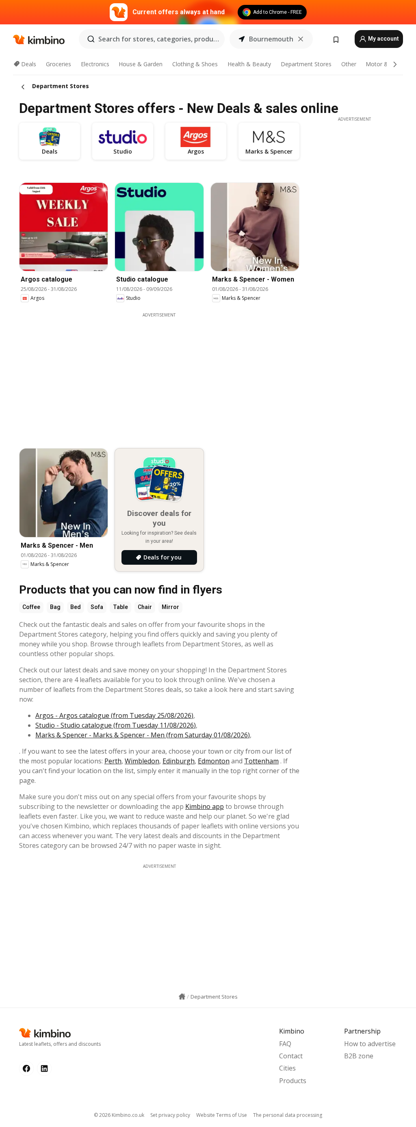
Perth (112, 760)
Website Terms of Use (221, 1115)
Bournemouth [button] (271, 39)
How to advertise (370, 1043)
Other (348, 64)
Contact (291, 1055)
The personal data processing (287, 1115)
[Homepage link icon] (182, 996)
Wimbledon (142, 760)
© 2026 (119, 1115)
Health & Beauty (249, 64)
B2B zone (358, 1055)
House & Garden (140, 64)
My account (383, 38)
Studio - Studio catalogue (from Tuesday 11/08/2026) (115, 725)
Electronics (95, 64)
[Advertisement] (165, 375)
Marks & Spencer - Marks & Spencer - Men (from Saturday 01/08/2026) (142, 734)
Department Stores (306, 64)
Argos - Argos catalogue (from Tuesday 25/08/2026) (114, 715)
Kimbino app (204, 806)
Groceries (58, 64)
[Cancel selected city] (301, 39)
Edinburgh (178, 760)
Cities (287, 1068)
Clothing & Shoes (195, 64)
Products (292, 1080)
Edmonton (214, 760)
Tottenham (261, 760)
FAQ (285, 1043)
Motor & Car (382, 64)
